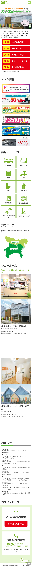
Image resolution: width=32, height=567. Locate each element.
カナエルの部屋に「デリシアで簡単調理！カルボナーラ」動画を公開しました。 (16, 462)
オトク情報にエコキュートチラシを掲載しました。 (16, 483)
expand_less (29, 563)
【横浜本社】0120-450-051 (16, 544)
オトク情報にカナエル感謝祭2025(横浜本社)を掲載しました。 (16, 493)
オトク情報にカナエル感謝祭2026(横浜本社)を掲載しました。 (16, 468)
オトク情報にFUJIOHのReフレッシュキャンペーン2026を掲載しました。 (16, 457)
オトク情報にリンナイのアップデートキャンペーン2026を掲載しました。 (16, 451)
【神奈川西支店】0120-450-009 (16, 546)
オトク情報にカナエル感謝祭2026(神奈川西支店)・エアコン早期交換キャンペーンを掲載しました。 (16, 479)
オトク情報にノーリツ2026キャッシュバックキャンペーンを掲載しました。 (15, 473)
